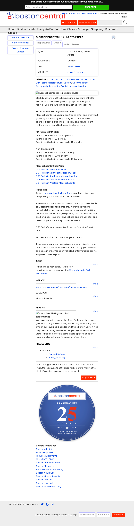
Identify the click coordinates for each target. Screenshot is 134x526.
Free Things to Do (45, 452)
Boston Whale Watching (48, 486)
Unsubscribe (87, 514)
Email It (57, 42)
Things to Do (45, 29)
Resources (111, 29)
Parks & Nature (90, 13)
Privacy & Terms (59, 514)
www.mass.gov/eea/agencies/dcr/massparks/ (61, 287)
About (38, 514)
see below (75, 66)
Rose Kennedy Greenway (49, 469)
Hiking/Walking (57, 357)
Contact (46, 514)
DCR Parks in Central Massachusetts (55, 179)
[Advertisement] (20, 108)
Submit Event (68, 22)
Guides (12, 33)
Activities (75, 13)
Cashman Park (80, 82)
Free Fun (60, 29)
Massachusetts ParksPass (58, 193)
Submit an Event (20, 37)
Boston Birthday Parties (48, 462)
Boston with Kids (44, 449)
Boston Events (26, 29)
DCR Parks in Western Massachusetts (55, 182)
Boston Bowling (44, 479)
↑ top (95, 264)
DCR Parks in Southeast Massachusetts (56, 176)
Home (65, 13)
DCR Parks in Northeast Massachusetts (56, 172)
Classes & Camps (78, 29)
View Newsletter (87, 22)
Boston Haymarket (46, 483)
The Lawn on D (57, 79)
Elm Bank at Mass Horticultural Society (65, 81)
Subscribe (103, 514)
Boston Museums (45, 466)
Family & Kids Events (46, 455)
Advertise (118, 514)
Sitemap (72, 514)
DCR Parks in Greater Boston (51, 169)
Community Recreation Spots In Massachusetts (61, 86)
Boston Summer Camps (20, 50)
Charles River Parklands (78, 79)
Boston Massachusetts (48, 476)
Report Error (43, 42)
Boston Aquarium (45, 472)
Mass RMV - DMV (45, 459)
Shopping (97, 29)
